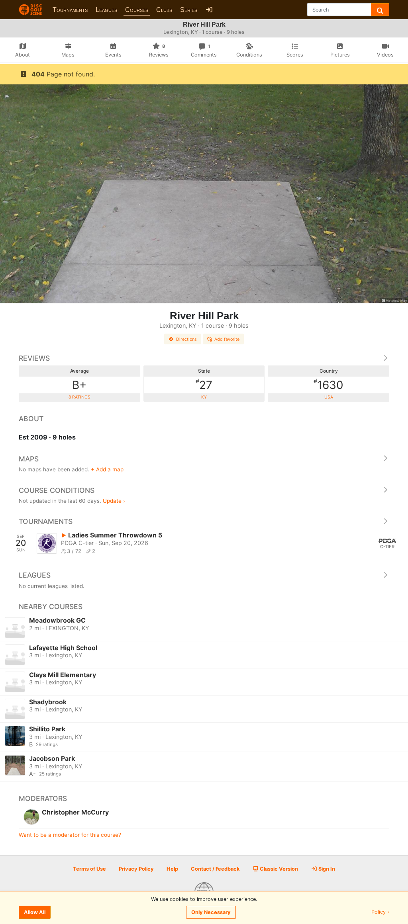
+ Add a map (107, 469)
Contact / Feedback (215, 869)
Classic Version (278, 869)
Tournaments (70, 9)
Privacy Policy (136, 869)
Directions (186, 339)
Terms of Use (89, 869)
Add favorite (226, 339)
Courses (136, 9)
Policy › (380, 912)
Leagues (106, 9)
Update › (114, 501)
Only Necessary (211, 912)
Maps (29, 459)
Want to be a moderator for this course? (70, 835)
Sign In (326, 869)
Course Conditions (56, 490)
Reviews (34, 358)
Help (172, 869)
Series (188, 9)
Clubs (164, 9)
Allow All (34, 912)
